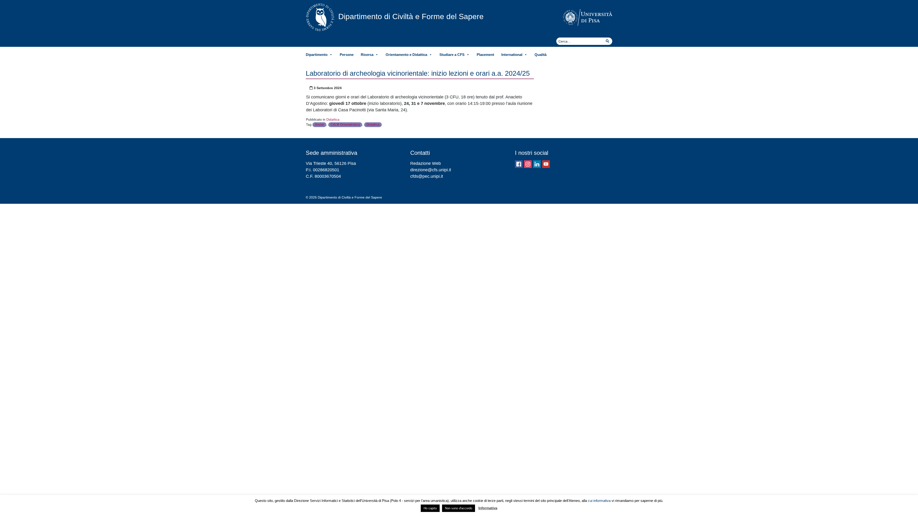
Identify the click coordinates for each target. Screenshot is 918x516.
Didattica (332, 119)
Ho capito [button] (430, 508)
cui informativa (599, 501)
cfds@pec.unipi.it (426, 176)
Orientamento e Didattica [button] (406, 55)
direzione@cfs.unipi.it (430, 169)
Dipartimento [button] (317, 55)
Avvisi (319, 124)
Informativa (487, 508)
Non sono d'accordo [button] (458, 508)
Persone (347, 55)
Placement (485, 55)
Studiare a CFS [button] (451, 55)
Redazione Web (425, 163)
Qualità (540, 55)
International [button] (511, 55)
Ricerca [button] (367, 55)
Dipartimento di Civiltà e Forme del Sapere (411, 16)
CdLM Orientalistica (345, 124)
